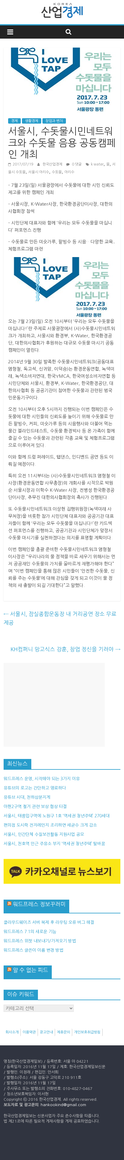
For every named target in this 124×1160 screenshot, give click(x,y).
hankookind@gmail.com (63, 1105)
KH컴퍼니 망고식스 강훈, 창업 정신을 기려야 (65, 649)
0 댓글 (76, 164)
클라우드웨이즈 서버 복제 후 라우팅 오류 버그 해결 (49, 922)
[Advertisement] (54, 705)
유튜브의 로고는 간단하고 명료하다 (35, 788)
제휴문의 (63, 1032)
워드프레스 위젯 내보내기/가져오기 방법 (40, 941)
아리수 (69, 172)
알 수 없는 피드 (30, 970)
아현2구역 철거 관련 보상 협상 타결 (35, 806)
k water (97, 164)
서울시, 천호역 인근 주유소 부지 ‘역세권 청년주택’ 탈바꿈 (54, 844)
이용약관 (29, 1032)
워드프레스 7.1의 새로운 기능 (30, 932)
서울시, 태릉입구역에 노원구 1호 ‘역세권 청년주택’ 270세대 (57, 816)
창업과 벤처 (54, 121)
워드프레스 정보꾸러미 (39, 904)
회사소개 (12, 1032)
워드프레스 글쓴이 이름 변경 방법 (33, 950)
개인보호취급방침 (87, 1032)
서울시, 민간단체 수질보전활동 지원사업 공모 (44, 834)
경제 (14, 121)
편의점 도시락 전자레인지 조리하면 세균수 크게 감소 (50, 825)
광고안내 (46, 1032)
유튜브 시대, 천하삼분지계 (27, 797)
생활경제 (31, 121)
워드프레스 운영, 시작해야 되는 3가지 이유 (42, 779)
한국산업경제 (52, 164)
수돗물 (57, 172)
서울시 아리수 (38, 172)
